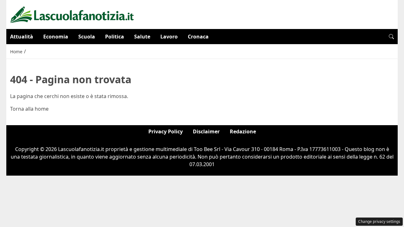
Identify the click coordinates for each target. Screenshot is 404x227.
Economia (55, 36)
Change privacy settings (379, 221)
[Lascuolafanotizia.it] (72, 13)
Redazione (243, 131)
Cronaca (198, 36)
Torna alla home (29, 108)
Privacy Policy (165, 131)
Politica (114, 36)
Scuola (86, 36)
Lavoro (169, 36)
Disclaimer (206, 131)
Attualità (21, 36)
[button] (391, 36)
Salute (142, 36)
